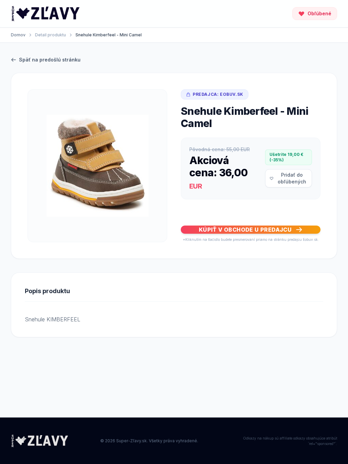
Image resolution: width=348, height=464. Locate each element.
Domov (18, 34)
